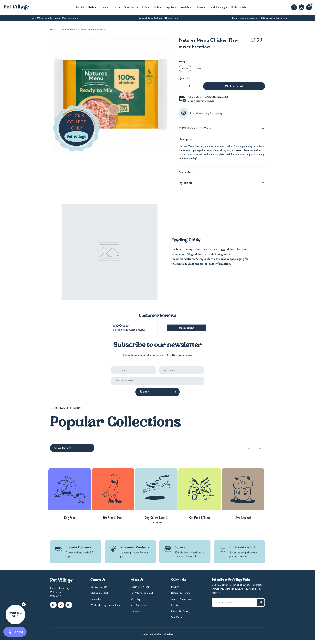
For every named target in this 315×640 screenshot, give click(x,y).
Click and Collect (99, 593)
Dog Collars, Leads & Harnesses (156, 520)
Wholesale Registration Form (105, 605)
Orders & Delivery (180, 611)
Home (53, 29)
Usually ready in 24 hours (201, 101)
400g (185, 68)
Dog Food (69, 517)
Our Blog (135, 599)
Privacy (174, 587)
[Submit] (260, 602)
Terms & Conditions (181, 599)
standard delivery (246, 18)
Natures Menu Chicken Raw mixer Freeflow (84, 29)
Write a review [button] (186, 328)
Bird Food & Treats (113, 517)
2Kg (199, 68)
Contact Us (96, 599)
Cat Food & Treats (199, 517)
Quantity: (184, 78)
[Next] (259, 448)
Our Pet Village (165, 634)
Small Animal (243, 517)
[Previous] (249, 448)
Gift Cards (176, 605)
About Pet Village (140, 587)
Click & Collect (150, 18)
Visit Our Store (139, 605)
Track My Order (98, 587)
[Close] (24, 604)
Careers (135, 611)
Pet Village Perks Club (142, 593)
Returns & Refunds (181, 593)
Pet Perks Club (70, 18)
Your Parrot (177, 617)
